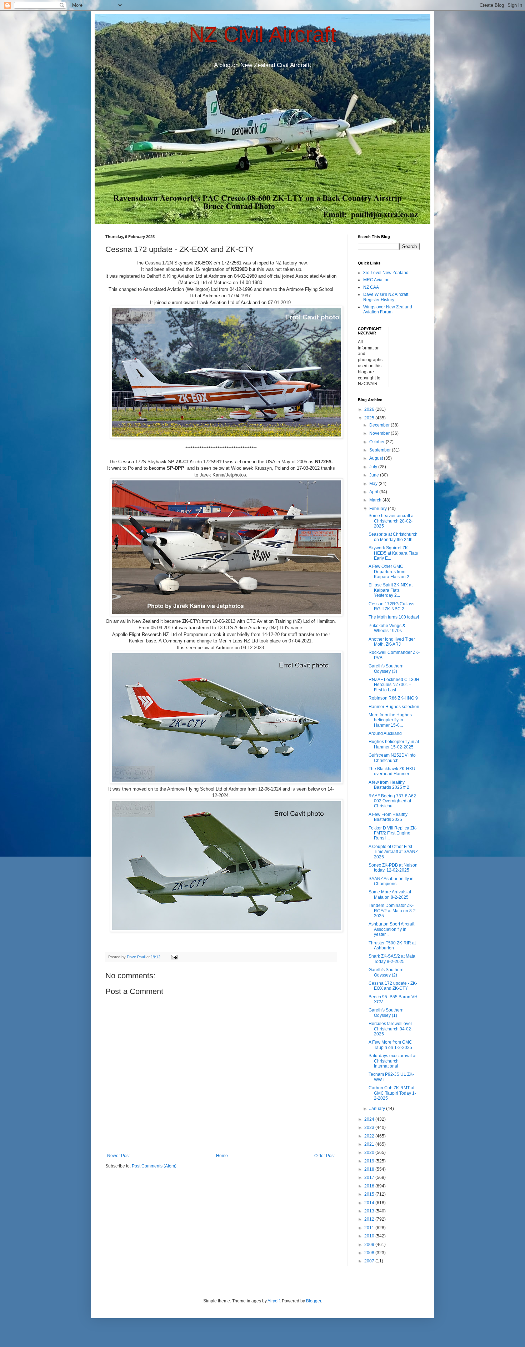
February (378, 508)
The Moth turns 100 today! (394, 617)
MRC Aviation (376, 279)
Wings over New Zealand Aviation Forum (387, 309)
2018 (369, 1169)
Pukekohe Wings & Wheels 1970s (387, 628)
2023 (369, 1127)
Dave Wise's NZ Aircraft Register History (385, 297)
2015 (369, 1194)
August (376, 458)
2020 (369, 1152)
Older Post (324, 1155)
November (380, 433)
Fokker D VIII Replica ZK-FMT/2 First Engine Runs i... (393, 833)
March (375, 500)
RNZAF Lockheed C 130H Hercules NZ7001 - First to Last (394, 684)
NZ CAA (371, 287)
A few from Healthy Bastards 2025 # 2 (389, 785)
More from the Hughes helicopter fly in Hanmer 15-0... (390, 720)
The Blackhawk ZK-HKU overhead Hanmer (392, 771)
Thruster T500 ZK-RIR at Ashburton (392, 945)
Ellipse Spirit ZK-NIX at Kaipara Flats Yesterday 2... (390, 590)
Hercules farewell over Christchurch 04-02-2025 (390, 1028)
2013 (369, 1211)
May (374, 483)
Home (222, 1155)
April (374, 491)
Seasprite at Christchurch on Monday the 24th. (393, 537)
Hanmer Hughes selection (394, 706)
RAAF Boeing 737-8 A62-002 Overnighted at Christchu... (393, 801)
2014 (369, 1202)
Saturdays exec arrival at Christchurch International (392, 1061)
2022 (369, 1136)
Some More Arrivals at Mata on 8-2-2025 (390, 894)
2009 (369, 1244)
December (380, 425)
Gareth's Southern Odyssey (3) (386, 669)
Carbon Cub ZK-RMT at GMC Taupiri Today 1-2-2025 (392, 1093)
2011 (369, 1227)
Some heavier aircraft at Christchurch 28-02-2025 (392, 521)
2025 (369, 417)
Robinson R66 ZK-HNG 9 (393, 698)
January (377, 1108)
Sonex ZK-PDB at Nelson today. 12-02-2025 (393, 868)
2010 (369, 1236)
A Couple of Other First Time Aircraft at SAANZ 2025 (393, 851)
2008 (369, 1252)
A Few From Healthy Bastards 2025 (388, 817)
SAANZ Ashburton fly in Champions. (391, 881)
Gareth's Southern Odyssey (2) (386, 972)
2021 (369, 1144)
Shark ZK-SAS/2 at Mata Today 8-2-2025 (392, 959)
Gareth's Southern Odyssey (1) (386, 1013)
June (374, 475)
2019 (369, 1161)
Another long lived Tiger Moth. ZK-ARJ (392, 642)
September (380, 450)
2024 (369, 1119)
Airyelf (274, 1300)
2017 (369, 1177)
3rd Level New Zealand (386, 272)
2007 (369, 1260)
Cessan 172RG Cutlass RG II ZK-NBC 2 (391, 606)
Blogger (313, 1300)
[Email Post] (174, 957)
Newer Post (118, 1155)
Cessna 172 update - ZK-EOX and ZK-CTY (393, 986)
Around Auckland (385, 733)
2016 (369, 1186)
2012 (369, 1219)
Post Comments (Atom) (154, 1166)
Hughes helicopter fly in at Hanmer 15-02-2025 (394, 744)
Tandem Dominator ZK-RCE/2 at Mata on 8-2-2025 (393, 910)
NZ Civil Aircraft (262, 34)
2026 (369, 409)
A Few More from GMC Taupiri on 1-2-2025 (390, 1045)
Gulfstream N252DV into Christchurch (392, 758)
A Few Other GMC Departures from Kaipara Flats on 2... (390, 571)
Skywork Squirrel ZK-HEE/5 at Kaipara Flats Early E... (393, 553)
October (377, 441)
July (373, 466)
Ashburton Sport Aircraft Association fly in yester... (391, 929)
